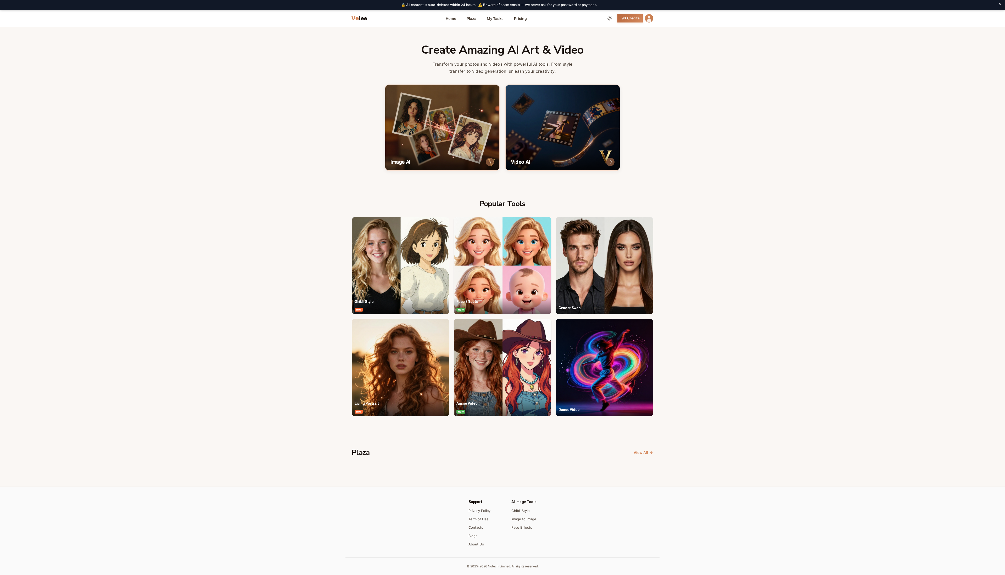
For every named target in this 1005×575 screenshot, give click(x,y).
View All (641, 452)
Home (451, 18)
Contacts (475, 527)
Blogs (472, 536)
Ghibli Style (520, 511)
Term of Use (478, 519)
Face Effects (521, 527)
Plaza (471, 18)
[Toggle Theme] (609, 18)
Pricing (520, 18)
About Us (476, 544)
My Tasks (495, 18)
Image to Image (523, 519)
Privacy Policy (479, 511)
